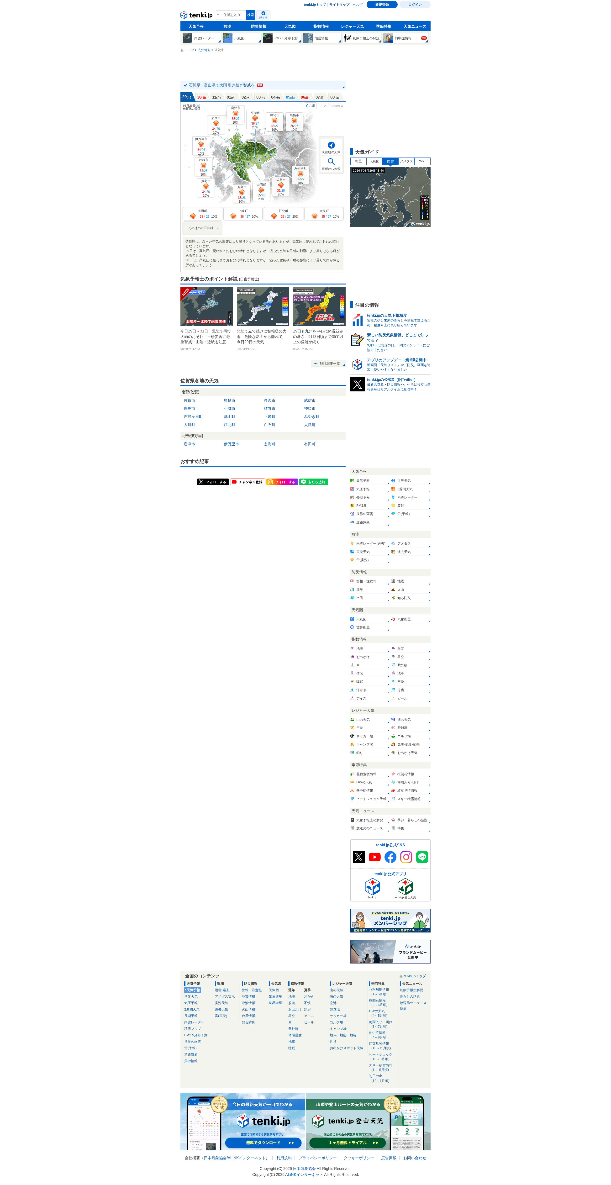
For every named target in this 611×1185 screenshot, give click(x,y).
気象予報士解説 (411, 990)
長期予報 (191, 1016)
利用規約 (284, 1158)
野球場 (335, 1009)
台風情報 (248, 1016)
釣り (333, 1041)
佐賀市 (281, 187)
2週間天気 (192, 1009)
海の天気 (336, 996)
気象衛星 (275, 996)
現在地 (263, 17)
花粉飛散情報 (379, 991)
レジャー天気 (352, 26)
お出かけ (295, 1009)
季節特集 (383, 26)
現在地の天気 (331, 152)
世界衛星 (275, 1003)
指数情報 (321, 26)
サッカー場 (338, 1016)
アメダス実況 (225, 996)
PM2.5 (422, 161)
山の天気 (336, 990)
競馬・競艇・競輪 (343, 1035)
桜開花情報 (378, 1002)
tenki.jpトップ (315, 4)
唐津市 (235, 115)
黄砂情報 (191, 1061)
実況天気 (221, 1003)
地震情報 (248, 996)
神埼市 (274, 122)
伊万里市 (201, 146)
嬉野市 (206, 188)
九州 (312, 105)
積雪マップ (192, 1029)
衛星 (358, 161)
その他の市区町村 (200, 228)
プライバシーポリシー (318, 1158)
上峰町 (269, 417)
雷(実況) (221, 1016)
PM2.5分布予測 (195, 1035)
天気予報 (196, 26)
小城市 (255, 120)
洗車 (291, 1041)
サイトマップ (339, 4)
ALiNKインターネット (247, 1158)
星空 (291, 1016)
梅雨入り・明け (380, 1024)
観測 (227, 26)
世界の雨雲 (192, 1041)
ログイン (415, 4)
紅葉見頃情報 (380, 1046)
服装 (291, 1003)
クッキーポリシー (359, 1158)
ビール (309, 1022)
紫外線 (293, 1029)
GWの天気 (378, 1013)
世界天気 (191, 996)
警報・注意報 (252, 990)
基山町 (229, 417)
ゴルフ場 (336, 1022)
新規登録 (382, 4)
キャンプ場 (338, 1029)
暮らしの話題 (410, 996)
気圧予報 (191, 1003)
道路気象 (191, 1054)
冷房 (307, 1009)
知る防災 (248, 1022)
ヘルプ (358, 4)
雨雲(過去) (223, 990)
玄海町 (269, 444)
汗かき (309, 996)
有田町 (310, 444)
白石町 (261, 192)
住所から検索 (331, 169)
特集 (403, 1009)
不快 (307, 1003)
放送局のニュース (413, 1003)
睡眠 (291, 1048)
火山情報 (248, 1009)
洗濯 (291, 996)
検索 (250, 15)
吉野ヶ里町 (193, 417)
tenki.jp (197, 16)
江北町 (229, 425)
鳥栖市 (294, 122)
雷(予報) (190, 1048)
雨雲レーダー (194, 1022)
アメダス (406, 161)
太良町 (310, 425)
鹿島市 (242, 194)
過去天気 (221, 1009)
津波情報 (248, 1003)
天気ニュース (415, 26)
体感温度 (295, 1035)
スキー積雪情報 (380, 1067)
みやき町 (300, 175)
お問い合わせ (414, 1158)
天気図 (290, 26)
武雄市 (203, 167)
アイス (309, 1016)
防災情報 (258, 26)
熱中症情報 (378, 1035)
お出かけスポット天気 (346, 1048)
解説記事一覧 (330, 363)
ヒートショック (380, 1057)
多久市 (216, 125)
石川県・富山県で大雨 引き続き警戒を (225, 85)
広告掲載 (388, 1158)
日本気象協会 (215, 1158)
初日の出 (379, 1078)
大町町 (189, 425)
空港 (333, 1003)
